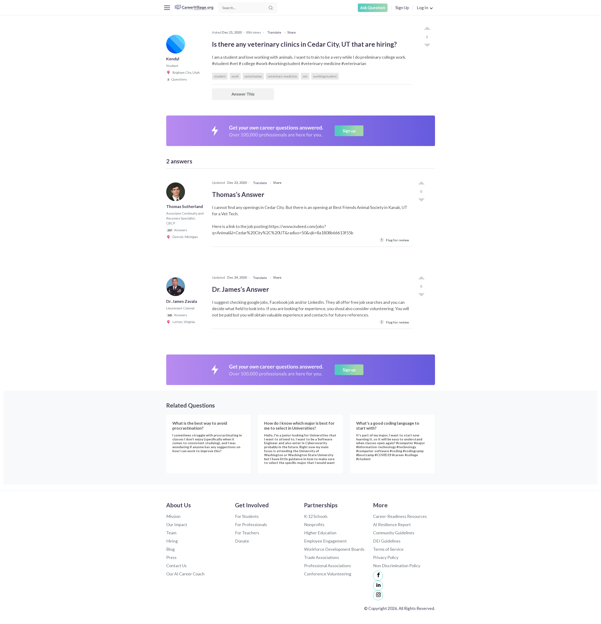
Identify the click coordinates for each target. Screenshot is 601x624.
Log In (422, 7)
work (235, 76)
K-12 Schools (315, 516)
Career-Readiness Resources (400, 516)
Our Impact (176, 524)
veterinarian (253, 76)
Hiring (172, 540)
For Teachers (247, 532)
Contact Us (176, 565)
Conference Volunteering (327, 573)
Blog (170, 549)
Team (171, 532)
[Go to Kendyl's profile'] (176, 45)
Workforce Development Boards (334, 549)
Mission (173, 516)
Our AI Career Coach (185, 573)
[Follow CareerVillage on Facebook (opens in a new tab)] (378, 576)
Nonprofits (314, 524)
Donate (242, 540)
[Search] (270, 7)
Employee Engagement (325, 540)
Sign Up (402, 7)
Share (291, 32)
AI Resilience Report (392, 524)
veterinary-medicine (282, 76)
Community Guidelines (393, 532)
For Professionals (251, 524)
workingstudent (325, 76)
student (220, 76)
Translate (274, 32)
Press (171, 557)
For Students (247, 516)
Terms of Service (388, 549)
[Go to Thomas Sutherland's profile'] (176, 193)
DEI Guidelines (387, 540)
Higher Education (320, 532)
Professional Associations (327, 565)
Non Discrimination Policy (396, 565)
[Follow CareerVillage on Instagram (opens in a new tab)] (378, 595)
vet (305, 76)
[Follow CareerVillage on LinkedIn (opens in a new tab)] (378, 585)
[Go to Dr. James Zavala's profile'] (176, 288)
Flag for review (395, 239)
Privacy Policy (385, 557)
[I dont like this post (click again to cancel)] (427, 44)
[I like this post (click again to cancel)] (427, 28)
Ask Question (372, 7)
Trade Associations (321, 557)
